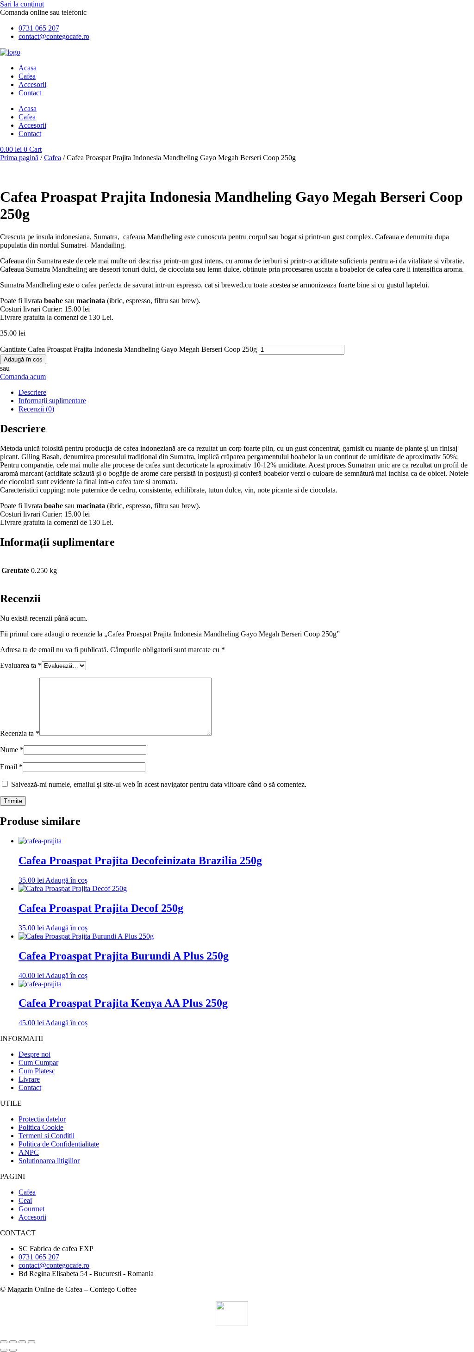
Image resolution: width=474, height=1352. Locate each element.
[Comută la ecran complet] (13, 1341)
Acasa (28, 68)
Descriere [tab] (32, 392)
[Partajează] (22, 1341)
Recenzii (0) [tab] (36, 409)
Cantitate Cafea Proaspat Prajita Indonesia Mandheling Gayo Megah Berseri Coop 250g (128, 349)
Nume (12, 750)
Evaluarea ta (21, 665)
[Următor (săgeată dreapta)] (13, 1350)
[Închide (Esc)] (31, 1341)
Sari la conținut (22, 4)
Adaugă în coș (23, 359)
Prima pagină (19, 158)
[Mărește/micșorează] (3, 1341)
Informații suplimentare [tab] (52, 401)
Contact (30, 93)
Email (11, 767)
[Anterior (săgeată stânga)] (3, 1350)
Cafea (27, 76)
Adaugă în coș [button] (66, 880)
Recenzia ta (19, 733)
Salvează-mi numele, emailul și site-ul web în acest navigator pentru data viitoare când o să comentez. (158, 784)
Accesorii (32, 84)
